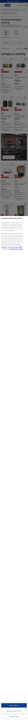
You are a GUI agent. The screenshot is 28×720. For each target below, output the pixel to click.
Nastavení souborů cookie (14, 711)
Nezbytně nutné (14, 716)
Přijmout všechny (14, 705)
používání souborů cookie (16, 249)
